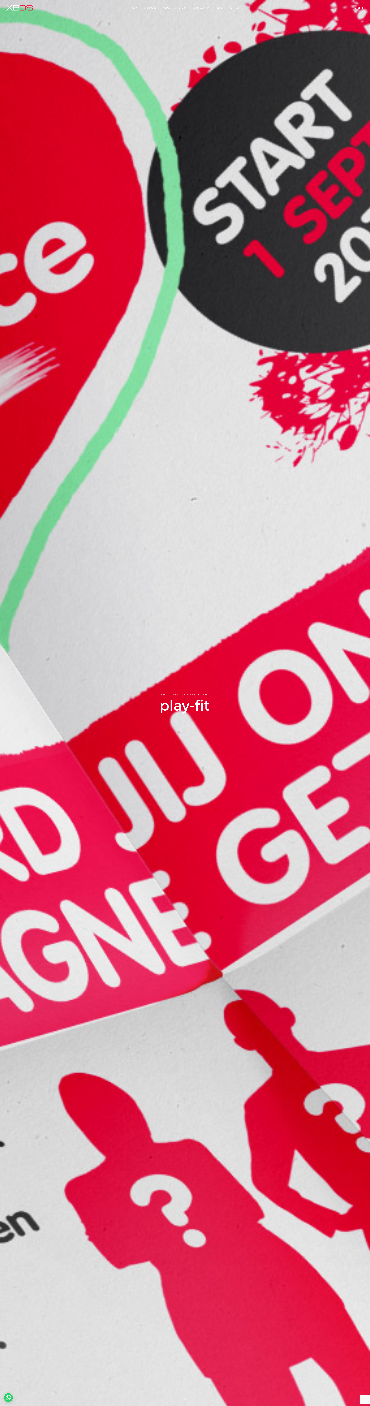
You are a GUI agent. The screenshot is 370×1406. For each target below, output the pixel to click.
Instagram (358, 7)
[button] (8, 1397)
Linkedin (355, 7)
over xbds (150, 8)
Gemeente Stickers (174, 8)
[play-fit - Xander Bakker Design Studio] (19, 7)
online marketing (192, 695)
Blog (219, 8)
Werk (134, 8)
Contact (234, 8)
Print (206, 695)
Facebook (362, 7)
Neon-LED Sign (201, 8)
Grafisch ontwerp (170, 695)
